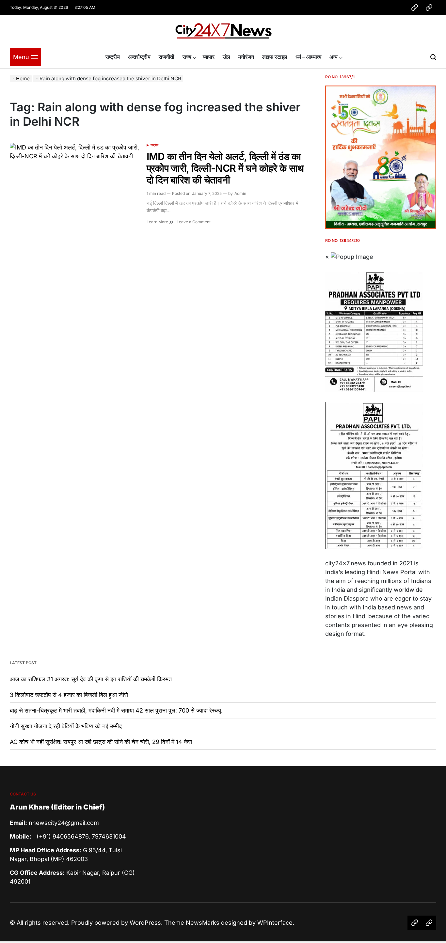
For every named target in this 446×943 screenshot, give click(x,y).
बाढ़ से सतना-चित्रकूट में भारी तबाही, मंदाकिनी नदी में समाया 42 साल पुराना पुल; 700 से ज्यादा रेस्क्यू (115, 710)
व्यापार (209, 57)
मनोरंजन (246, 57)
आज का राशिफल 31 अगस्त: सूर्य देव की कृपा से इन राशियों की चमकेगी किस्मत (91, 679)
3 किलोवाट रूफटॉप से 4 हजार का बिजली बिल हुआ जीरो (69, 694)
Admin (240, 193)
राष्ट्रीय (112, 57)
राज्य (187, 57)
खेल (226, 57)
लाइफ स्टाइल (274, 57)
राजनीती (166, 57)
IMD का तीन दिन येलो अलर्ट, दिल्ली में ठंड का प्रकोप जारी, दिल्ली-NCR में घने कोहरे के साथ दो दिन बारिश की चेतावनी (225, 168)
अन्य (333, 57)
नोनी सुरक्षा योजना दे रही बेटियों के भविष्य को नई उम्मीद (66, 726)
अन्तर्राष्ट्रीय (139, 57)
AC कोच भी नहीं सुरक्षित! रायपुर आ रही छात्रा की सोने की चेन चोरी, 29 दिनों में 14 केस (101, 741)
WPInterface (275, 922)
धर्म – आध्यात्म (308, 57)
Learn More (158, 221)
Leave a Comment (194, 222)
